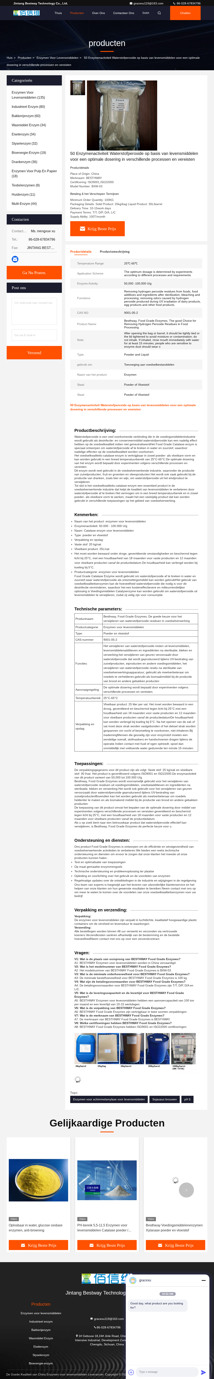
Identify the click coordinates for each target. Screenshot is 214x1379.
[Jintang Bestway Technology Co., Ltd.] (26, 13)
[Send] (203, 1372)
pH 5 (187, 1099)
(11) (23, 194)
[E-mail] (15, 259)
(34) (29, 125)
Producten (77, 13)
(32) (24, 143)
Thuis (58, 13)
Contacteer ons (123, 13)
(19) (29, 152)
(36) (24, 162)
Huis (10, 57)
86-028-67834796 (188, 3)
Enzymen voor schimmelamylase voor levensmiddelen (109, 1099)
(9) (26, 185)
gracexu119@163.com (149, 3)
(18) (34, 173)
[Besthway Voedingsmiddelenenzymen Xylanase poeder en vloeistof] (143, 1180)
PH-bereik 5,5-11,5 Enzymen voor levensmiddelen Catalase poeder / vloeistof (70, 1228)
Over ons (98, 13)
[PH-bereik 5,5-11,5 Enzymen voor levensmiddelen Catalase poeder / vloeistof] (74, 1180)
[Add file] (131, 1372)
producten (24, 57)
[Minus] (203, 1280)
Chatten (185, 13)
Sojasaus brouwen (164, 1099)
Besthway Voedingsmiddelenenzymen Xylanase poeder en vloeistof (142, 1227)
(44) (24, 203)
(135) (28, 95)
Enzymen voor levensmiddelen (57, 57)
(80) (28, 106)
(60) (26, 116)
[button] (27, 1190)
